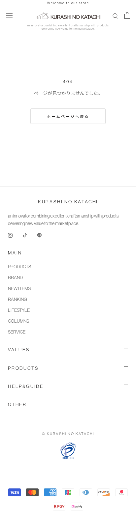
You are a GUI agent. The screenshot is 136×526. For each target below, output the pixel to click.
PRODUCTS (19, 266)
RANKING (17, 299)
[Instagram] (10, 235)
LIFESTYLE (19, 310)
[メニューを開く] (9, 15)
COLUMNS (18, 321)
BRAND (15, 277)
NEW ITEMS (19, 288)
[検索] (116, 15)
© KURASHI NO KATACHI (68, 434)
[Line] (39, 235)
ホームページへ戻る (68, 116)
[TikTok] (24, 235)
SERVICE (16, 332)
